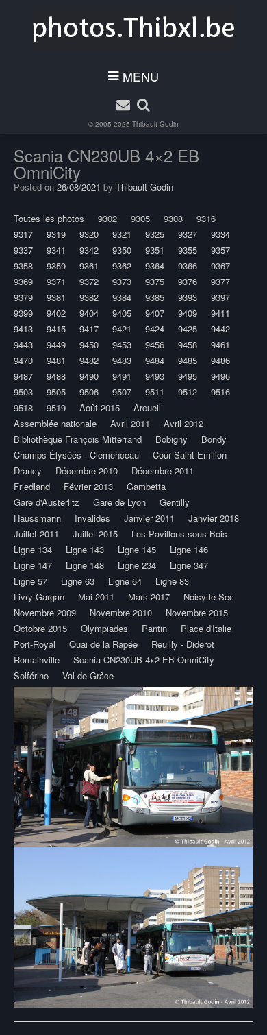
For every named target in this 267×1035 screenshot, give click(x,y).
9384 (121, 297)
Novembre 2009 (45, 612)
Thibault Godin (155, 124)
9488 (56, 375)
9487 (23, 375)
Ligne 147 (33, 565)
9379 (23, 297)
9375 (154, 281)
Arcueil (147, 407)
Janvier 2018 (213, 517)
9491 (121, 375)
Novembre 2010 (121, 612)
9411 (220, 312)
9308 (173, 218)
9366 (187, 265)
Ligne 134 (33, 549)
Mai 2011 (96, 596)
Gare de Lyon (119, 502)
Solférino (31, 675)
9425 (187, 328)
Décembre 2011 (162, 470)
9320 (89, 234)
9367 (220, 265)
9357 (220, 249)
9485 (187, 360)
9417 (89, 328)
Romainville (37, 659)
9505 (56, 391)
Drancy (28, 470)
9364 (154, 265)
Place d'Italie (206, 628)
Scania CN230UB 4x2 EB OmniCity (143, 659)
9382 (89, 297)
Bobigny (171, 439)
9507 (121, 391)
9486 (220, 360)
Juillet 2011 (36, 533)
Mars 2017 (149, 596)
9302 (107, 218)
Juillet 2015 (95, 533)
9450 (89, 344)
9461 (220, 344)
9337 (23, 249)
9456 (154, 344)
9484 (154, 360)
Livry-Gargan (39, 596)
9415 (56, 328)
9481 (56, 360)
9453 (121, 344)
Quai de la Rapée (103, 643)
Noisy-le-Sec (208, 596)
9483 (121, 360)
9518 (23, 407)
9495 (187, 375)
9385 (154, 297)
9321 (121, 234)
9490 (89, 375)
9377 (220, 281)
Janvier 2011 (149, 517)
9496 (220, 375)
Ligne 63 (77, 580)
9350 (121, 249)
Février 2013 (88, 486)
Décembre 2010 (86, 470)
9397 (220, 297)
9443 (23, 344)
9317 (23, 234)
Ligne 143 (85, 549)
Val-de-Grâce (88, 675)
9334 (220, 234)
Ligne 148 (85, 565)
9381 (56, 297)
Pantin (154, 628)
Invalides (92, 517)
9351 (154, 249)
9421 (121, 328)
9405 (121, 312)
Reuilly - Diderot (182, 643)
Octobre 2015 (40, 628)
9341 (56, 249)
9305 (140, 218)
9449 (56, 344)
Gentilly (175, 502)
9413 (23, 328)
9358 (23, 265)
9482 (89, 360)
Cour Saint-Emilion (190, 454)
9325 (154, 234)
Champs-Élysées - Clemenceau (76, 454)
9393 (187, 297)
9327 (187, 234)
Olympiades (104, 628)
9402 (56, 312)
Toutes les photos (49, 218)
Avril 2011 (130, 423)
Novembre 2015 (197, 612)
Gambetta (146, 486)
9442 (220, 328)
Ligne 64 (125, 580)
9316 (206, 218)
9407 (154, 312)
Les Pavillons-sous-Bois (179, 533)
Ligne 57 (30, 580)
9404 (89, 312)
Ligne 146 (189, 549)
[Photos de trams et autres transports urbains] (134, 28)
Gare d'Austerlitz (46, 502)
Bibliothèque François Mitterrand (78, 439)
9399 (23, 312)
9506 (89, 391)
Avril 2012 (183, 423)
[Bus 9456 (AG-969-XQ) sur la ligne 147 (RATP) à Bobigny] (133, 767)
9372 (89, 281)
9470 (23, 360)
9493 (154, 375)
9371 (56, 281)
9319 (56, 234)
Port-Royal (34, 643)
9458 (187, 344)
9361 (89, 265)
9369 (23, 281)
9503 (23, 391)
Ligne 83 (172, 580)
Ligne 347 (189, 565)
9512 (187, 391)
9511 (154, 391)
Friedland (32, 486)
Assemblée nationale (55, 423)
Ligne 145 (137, 549)
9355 (187, 249)
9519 (56, 407)
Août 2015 (99, 407)
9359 (56, 265)
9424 (154, 328)
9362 (121, 265)
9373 (121, 281)
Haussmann (37, 517)
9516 (220, 391)
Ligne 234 (137, 565)
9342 (89, 249)
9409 (187, 312)
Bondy (214, 439)
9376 (187, 281)
